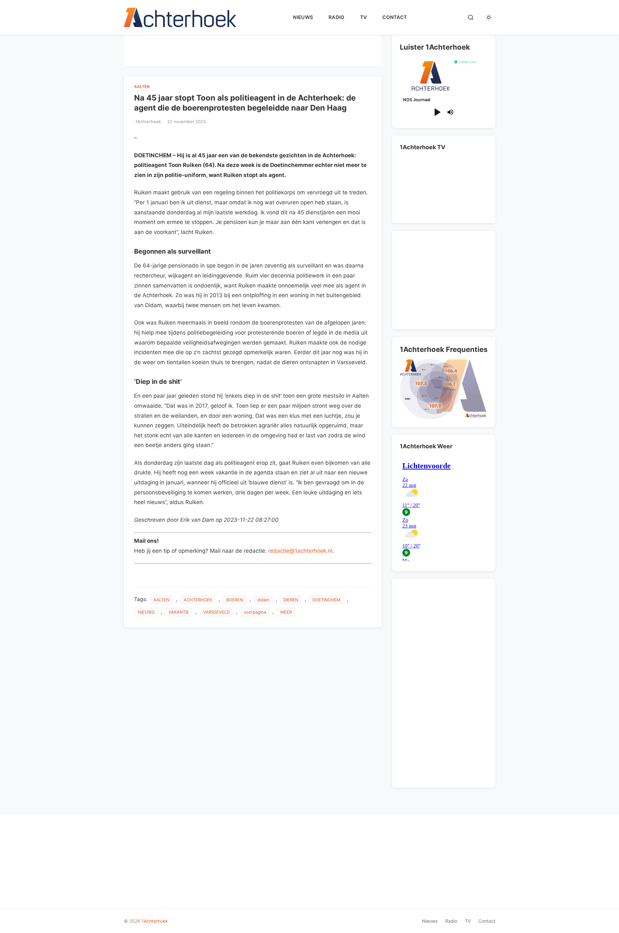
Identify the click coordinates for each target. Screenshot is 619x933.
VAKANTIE (179, 612)
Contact (394, 17)
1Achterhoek (155, 921)
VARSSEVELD (216, 612)
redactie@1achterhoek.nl (300, 551)
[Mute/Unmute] (450, 112)
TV (363, 17)
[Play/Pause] (437, 112)
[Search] (470, 17)
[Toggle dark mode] (488, 17)
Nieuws (303, 17)
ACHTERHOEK (198, 599)
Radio (337, 17)
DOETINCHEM (326, 599)
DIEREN (290, 599)
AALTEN (142, 86)
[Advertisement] (252, 49)
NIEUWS (146, 612)
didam (263, 599)
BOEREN (234, 599)
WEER (286, 612)
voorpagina (255, 612)
